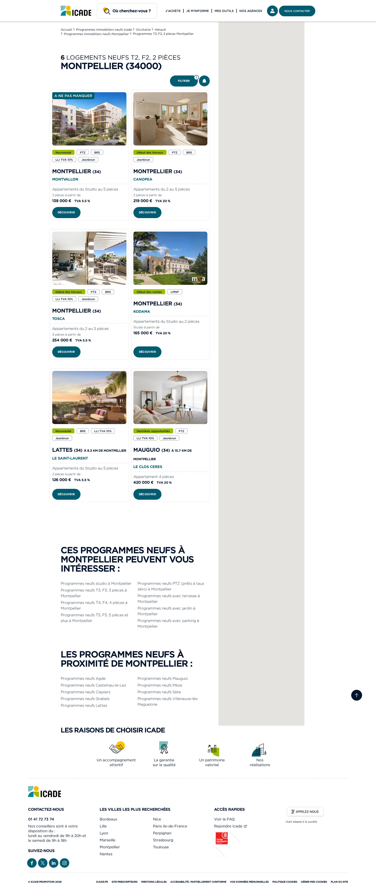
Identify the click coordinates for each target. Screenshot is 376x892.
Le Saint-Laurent (70, 458)
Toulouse (161, 847)
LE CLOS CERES (147, 466)
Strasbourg (163, 840)
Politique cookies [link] (284, 881)
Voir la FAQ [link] (224, 819)
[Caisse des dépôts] (227, 855)
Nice (157, 819)
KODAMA (141, 311)
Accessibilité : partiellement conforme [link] (198, 881)
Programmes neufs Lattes (84, 705)
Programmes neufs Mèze (160, 685)
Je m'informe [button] (197, 11)
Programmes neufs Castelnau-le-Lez (93, 685)
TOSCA (58, 318)
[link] (76, 11)
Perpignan (162, 833)
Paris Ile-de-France (170, 826)
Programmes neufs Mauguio (163, 678)
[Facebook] (32, 862)
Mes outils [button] (224, 11)
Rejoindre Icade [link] (228, 826)
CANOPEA (142, 179)
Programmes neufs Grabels (85, 698)
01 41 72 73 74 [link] (41, 819)
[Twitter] (43, 862)
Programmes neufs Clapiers (85, 692)
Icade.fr (102, 881)
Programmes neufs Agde (83, 678)
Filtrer (187, 79)
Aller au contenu (17, 3)
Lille (103, 826)
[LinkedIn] (54, 862)
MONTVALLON (65, 179)
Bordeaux (108, 819)
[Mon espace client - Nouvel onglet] (272, 10)
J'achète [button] (173, 11)
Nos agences (250, 11)
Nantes (106, 854)
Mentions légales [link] (154, 881)
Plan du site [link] (339, 881)
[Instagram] (64, 862)
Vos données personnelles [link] (249, 881)
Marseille (107, 840)
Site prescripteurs (125, 881)
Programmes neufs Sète (159, 692)
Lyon (104, 833)
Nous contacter (297, 11)
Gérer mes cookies (314, 881)
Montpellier (110, 847)
